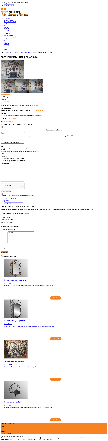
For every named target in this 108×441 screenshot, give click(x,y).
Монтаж (3, 115)
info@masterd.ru (9, 4)
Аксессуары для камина (24, 52)
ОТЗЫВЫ (6, 29)
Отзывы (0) (7, 204)
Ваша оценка (5, 229)
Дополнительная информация (13, 202)
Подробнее (56, 298)
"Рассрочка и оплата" (36, 110)
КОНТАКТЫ (7, 30)
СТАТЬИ (6, 27)
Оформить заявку (5, 101)
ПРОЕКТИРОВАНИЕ (10, 22)
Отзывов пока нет (5, 94)
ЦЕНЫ (6, 25)
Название (4, 246)
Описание (7, 200)
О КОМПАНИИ (8, 20)
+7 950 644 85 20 (12, 118)
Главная (6, 49)
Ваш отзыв (4, 243)
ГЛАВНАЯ (7, 18)
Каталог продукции (10, 52)
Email (3, 249)
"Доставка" (34, 106)
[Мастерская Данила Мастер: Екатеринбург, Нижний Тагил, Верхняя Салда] (14, 15)
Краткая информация (10, 198)
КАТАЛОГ (7, 23)
